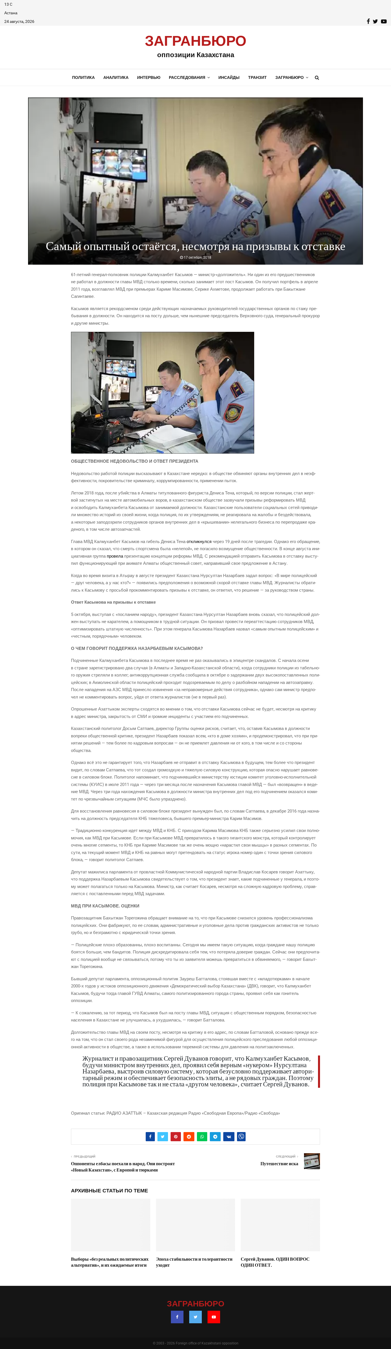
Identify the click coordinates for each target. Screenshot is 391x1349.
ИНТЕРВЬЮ (148, 77)
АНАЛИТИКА (116, 77)
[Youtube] (214, 1317)
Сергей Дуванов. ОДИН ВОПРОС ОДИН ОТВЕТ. (275, 1262)
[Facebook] (177, 1317)
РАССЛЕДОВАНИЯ (187, 77)
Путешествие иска (279, 1164)
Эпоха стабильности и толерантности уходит (194, 1262)
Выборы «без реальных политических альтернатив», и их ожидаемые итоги (110, 1262)
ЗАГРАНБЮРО (195, 41)
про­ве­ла (115, 556)
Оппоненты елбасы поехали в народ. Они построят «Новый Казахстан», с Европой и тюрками (123, 1167)
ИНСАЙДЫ (229, 77)
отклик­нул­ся (200, 541)
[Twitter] (195, 1317)
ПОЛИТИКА (83, 77)
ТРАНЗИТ (257, 77)
